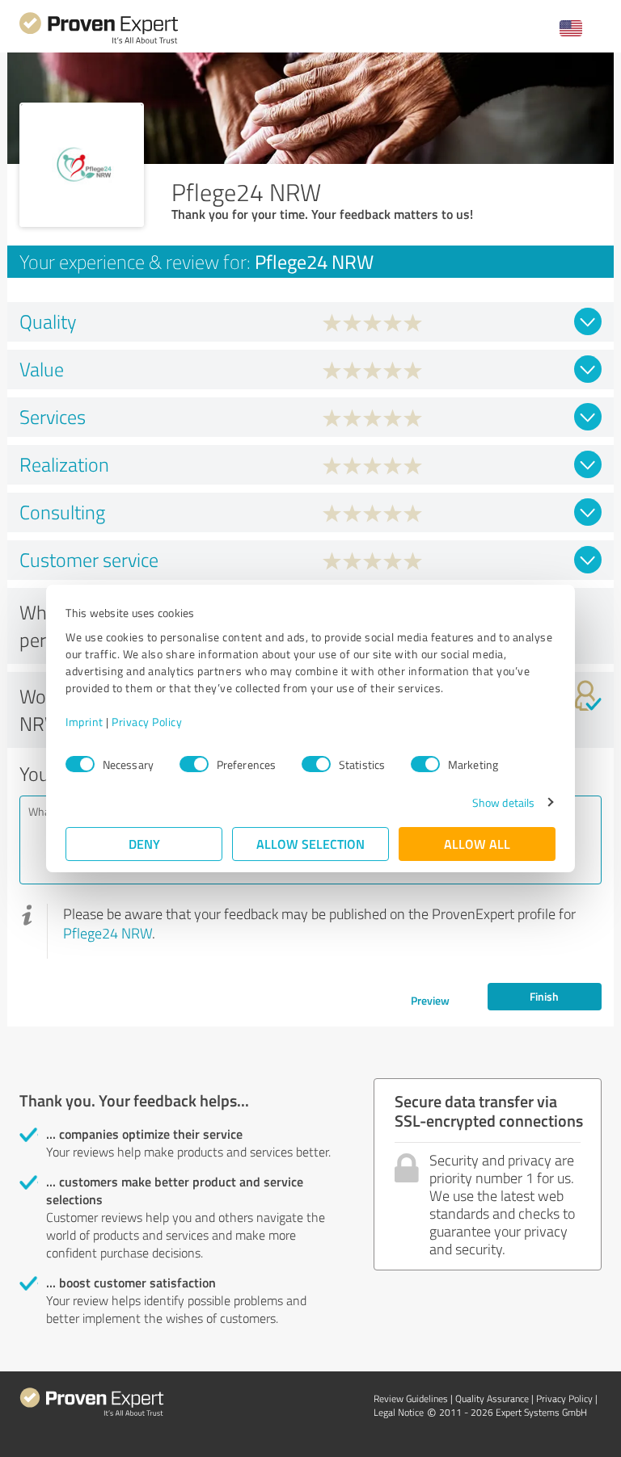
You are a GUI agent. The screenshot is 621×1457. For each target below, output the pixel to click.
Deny (144, 843)
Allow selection (310, 843)
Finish (544, 996)
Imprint (84, 721)
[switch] (194, 764)
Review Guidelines (411, 1398)
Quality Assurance (492, 1398)
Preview (430, 1000)
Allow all (477, 843)
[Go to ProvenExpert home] (98, 41)
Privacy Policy (147, 721)
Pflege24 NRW (107, 933)
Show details (503, 802)
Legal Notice (399, 1412)
